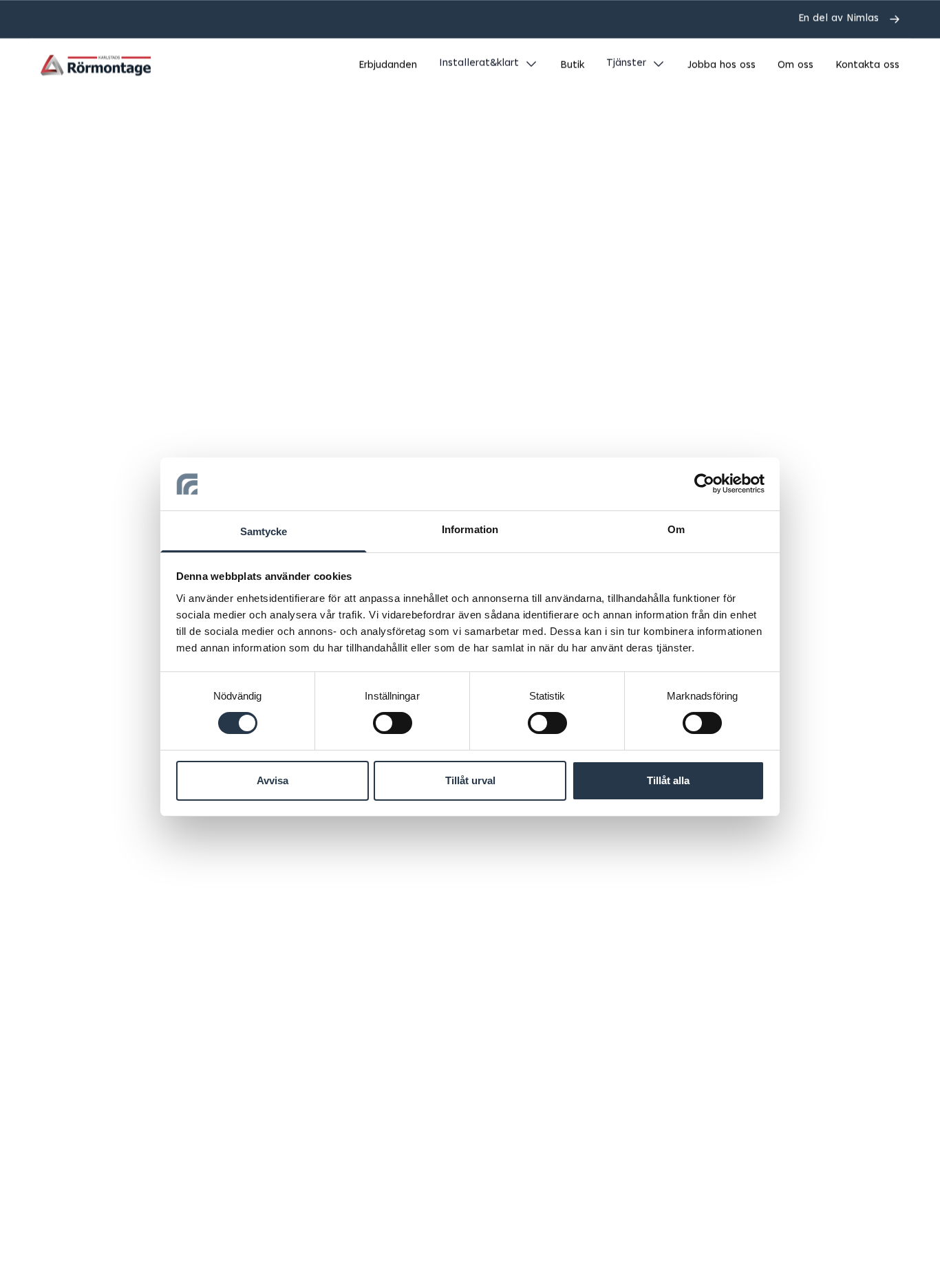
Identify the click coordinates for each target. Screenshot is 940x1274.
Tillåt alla (668, 780)
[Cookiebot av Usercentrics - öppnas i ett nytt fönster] (704, 483)
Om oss (795, 66)
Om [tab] (676, 529)
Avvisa (272, 780)
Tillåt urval (470, 780)
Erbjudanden (388, 66)
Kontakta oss (867, 66)
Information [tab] (470, 529)
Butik (572, 66)
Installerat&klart (479, 63)
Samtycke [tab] (264, 531)
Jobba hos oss (721, 66)
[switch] (392, 723)
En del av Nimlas (838, 19)
